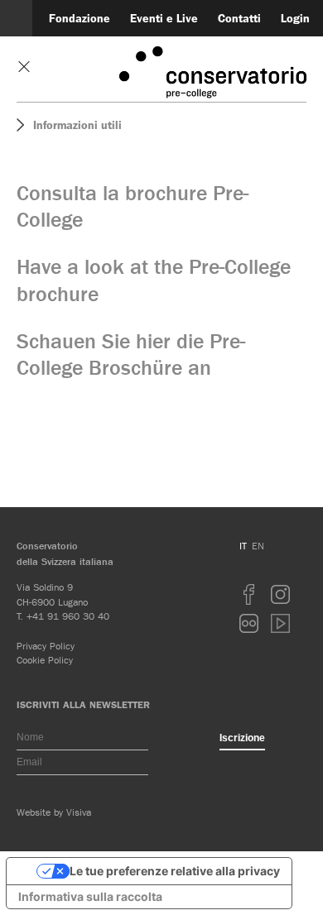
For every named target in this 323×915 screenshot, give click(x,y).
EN (258, 545)
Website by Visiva (54, 812)
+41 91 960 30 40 (68, 616)
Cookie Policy (45, 660)
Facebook (249, 594)
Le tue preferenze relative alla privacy (175, 871)
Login (295, 19)
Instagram (281, 594)
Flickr (249, 623)
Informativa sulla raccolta (90, 896)
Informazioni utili (77, 125)
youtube (281, 623)
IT (243, 545)
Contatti (239, 19)
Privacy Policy (46, 646)
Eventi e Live (164, 19)
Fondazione (79, 19)
